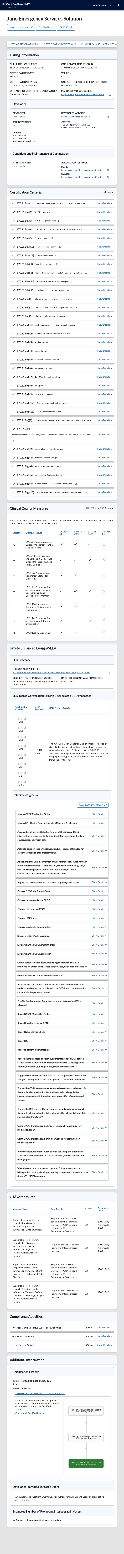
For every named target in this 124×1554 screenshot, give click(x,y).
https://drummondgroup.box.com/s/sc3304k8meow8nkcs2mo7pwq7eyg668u (51, 672)
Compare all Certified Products (30, 1413)
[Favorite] (86, 18)
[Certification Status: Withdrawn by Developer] (36, 86)
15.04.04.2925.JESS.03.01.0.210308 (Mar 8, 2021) (40, 1393)
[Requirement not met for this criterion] (52, 238)
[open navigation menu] (88, 5)
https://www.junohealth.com (75, 116)
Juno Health (19, 116)
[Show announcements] (118, 5)
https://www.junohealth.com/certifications (82, 94)
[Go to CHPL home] (17, 5)
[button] (62, 203)
